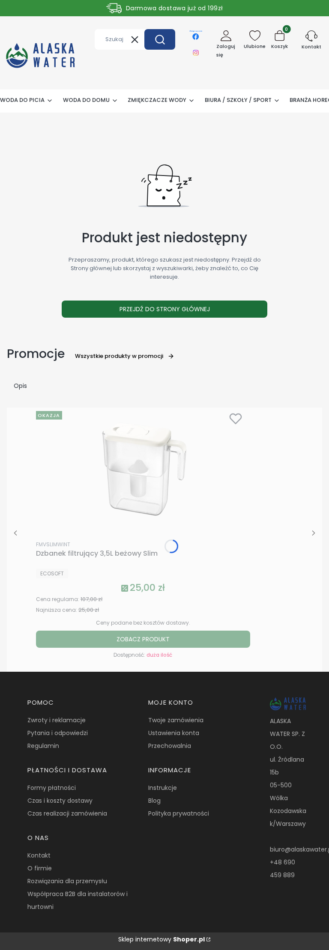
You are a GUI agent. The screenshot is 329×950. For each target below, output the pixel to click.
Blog (154, 800)
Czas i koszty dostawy (60, 800)
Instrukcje (162, 787)
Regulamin (43, 746)
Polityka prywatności (178, 813)
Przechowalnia (169, 746)
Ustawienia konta (173, 733)
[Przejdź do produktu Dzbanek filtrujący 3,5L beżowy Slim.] (143, 472)
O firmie (39, 868)
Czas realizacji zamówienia (67, 813)
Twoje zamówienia (175, 720)
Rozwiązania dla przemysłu (67, 881)
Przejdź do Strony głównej (165, 309)
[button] (159, 39)
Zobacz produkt (143, 639)
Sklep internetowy (161, 939)
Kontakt (39, 855)
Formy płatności (51, 787)
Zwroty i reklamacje (56, 720)
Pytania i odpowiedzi (57, 733)
